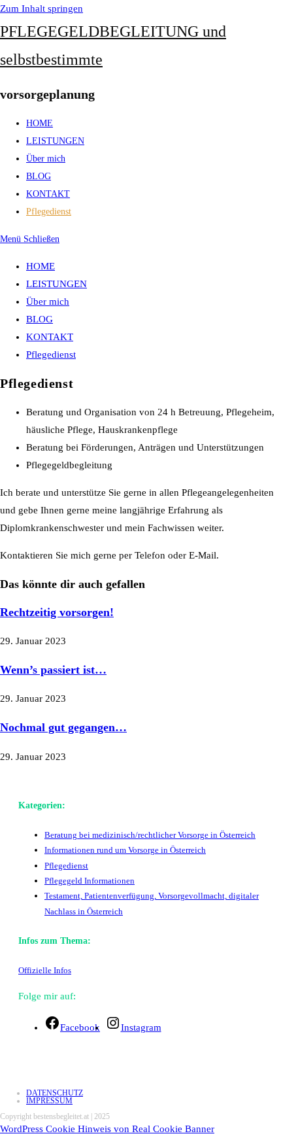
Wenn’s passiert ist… (53, 669)
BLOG (39, 319)
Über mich (47, 301)
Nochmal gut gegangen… (63, 727)
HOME (40, 266)
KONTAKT (49, 337)
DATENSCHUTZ (54, 1092)
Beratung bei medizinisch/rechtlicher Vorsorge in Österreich (150, 835)
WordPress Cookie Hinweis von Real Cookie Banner (107, 1129)
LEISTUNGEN (56, 284)
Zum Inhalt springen (41, 8)
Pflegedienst (51, 354)
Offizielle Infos (44, 970)
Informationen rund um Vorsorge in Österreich (125, 850)
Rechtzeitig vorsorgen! (57, 612)
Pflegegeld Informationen (89, 881)
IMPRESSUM (49, 1100)
